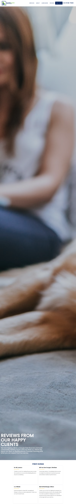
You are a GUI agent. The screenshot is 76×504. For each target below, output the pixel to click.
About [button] (38, 3)
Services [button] (31, 3)
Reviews (52, 3)
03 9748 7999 (68, 3)
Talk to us (59, 3)
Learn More (45, 3)
